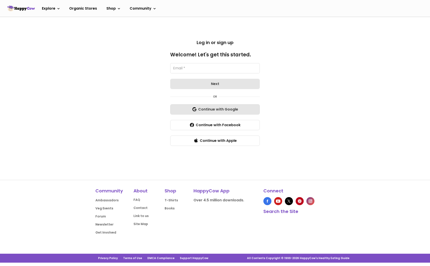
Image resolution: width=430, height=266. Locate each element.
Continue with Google (218, 109)
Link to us (141, 216)
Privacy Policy (108, 258)
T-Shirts (171, 200)
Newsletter (104, 224)
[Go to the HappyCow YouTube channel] (278, 201)
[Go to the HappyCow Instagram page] (310, 201)
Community (140, 8)
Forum (100, 216)
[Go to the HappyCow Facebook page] (267, 201)
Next (215, 83)
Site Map (140, 224)
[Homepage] (21, 8)
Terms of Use (132, 258)
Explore (48, 8)
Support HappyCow (194, 258)
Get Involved (105, 232)
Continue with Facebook (218, 125)
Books (170, 208)
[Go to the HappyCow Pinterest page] (300, 201)
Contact (140, 208)
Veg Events (104, 208)
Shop (111, 8)
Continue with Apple (218, 140)
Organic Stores (83, 8)
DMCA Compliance (160, 258)
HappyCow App (212, 191)
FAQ (136, 200)
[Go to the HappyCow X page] (289, 201)
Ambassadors (107, 200)
